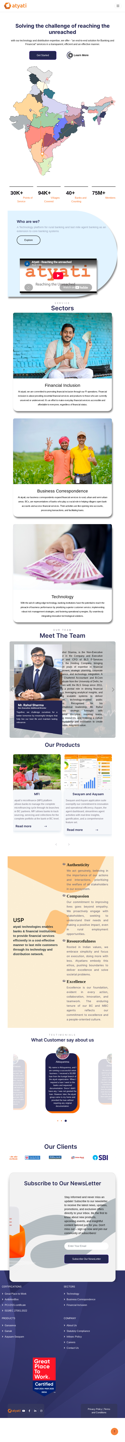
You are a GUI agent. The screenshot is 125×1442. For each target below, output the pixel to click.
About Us (72, 1325)
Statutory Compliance (78, 1331)
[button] (59, 1138)
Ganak (8, 1331)
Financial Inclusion (77, 1305)
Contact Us (73, 1348)
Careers (71, 1342)
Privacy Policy (95, 1409)
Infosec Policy (74, 1336)
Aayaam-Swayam (14, 1336)
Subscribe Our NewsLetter (86, 1259)
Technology (73, 1293)
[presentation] (56, 844)
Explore (28, 240)
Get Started (43, 55)
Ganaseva (10, 1325)
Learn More (81, 55)
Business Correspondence (81, 1299)
